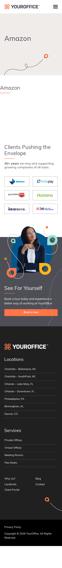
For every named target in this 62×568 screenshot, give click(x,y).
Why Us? (9, 479)
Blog (38, 479)
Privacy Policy (12, 527)
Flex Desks (10, 463)
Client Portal (11, 490)
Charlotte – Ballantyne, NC (20, 369)
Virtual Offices (13, 448)
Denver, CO (11, 414)
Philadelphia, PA (14, 399)
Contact (40, 484)
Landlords (10, 484)
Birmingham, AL (14, 406)
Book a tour (31, 312)
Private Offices (13, 440)
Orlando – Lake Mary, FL (18, 384)
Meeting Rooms (13, 455)
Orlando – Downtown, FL (19, 391)
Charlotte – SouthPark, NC (20, 376)
